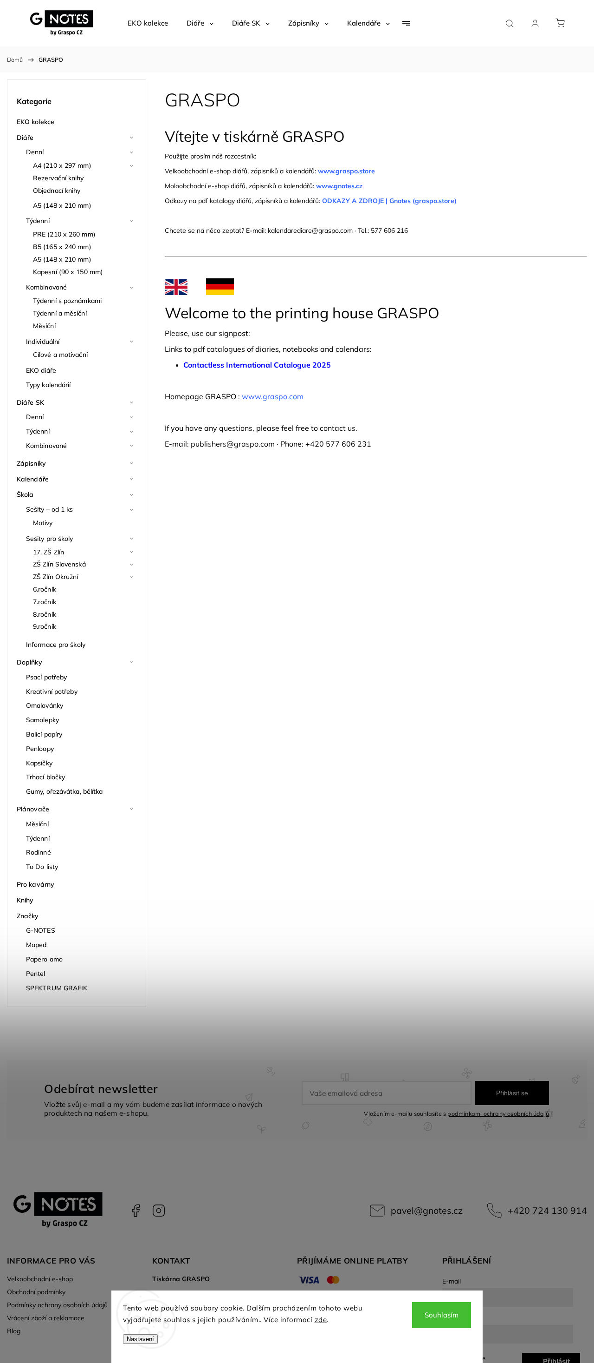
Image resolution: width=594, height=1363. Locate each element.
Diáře (25, 137)
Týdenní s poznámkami (67, 300)
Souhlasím (441, 1314)
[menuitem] (148, 23)
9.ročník (44, 626)
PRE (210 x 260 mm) (64, 234)
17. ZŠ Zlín (48, 552)
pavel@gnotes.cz (427, 1210)
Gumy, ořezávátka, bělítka (64, 791)
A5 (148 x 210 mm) (62, 205)
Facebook (135, 1211)
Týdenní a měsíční (60, 313)
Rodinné (38, 852)
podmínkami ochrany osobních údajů (498, 1113)
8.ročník (44, 614)
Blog (13, 1331)
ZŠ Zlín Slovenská (59, 564)
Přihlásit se (512, 1093)
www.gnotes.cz (340, 186)
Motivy (43, 523)
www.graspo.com (272, 396)
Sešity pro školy (49, 538)
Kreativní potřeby (51, 691)
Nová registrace (463, 1358)
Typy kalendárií (48, 385)
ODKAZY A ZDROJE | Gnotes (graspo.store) (389, 201)
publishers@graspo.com (233, 443)
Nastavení (140, 1339)
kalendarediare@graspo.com (310, 230)
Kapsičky (39, 763)
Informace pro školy (55, 644)
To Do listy (42, 867)
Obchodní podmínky (36, 1292)
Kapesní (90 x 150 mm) (68, 272)
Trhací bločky (45, 777)
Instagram (159, 1211)
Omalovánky (44, 705)
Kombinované (46, 287)
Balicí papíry (44, 734)
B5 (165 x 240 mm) (62, 247)
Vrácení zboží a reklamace (45, 1318)
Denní (35, 152)
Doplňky (29, 662)
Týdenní (38, 221)
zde (321, 1319)
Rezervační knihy (58, 178)
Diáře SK (30, 402)
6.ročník (44, 589)
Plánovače (33, 809)
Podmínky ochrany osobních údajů (57, 1305)
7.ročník (44, 602)
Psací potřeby (46, 677)
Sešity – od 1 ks (49, 509)
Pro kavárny (35, 884)
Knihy (25, 900)
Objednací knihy (57, 190)
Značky (28, 916)
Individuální (42, 341)
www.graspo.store (346, 171)
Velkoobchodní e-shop (40, 1279)
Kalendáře (33, 479)
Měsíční (44, 326)
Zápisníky (31, 463)
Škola (25, 494)
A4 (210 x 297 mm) (62, 165)
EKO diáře (41, 370)
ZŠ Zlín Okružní (55, 577)
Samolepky (42, 720)
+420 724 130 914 (547, 1210)
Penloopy (40, 748)
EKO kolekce (35, 122)
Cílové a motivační (60, 354)
